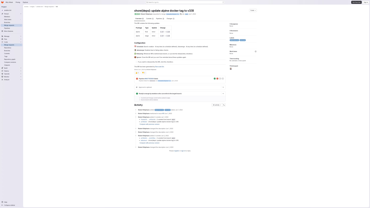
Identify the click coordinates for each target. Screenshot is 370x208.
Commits (149, 18)
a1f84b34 (144, 122)
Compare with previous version (149, 124)
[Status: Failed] (137, 79)
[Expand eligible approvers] (223, 87)
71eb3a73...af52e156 (148, 119)
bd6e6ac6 (152, 81)
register (176, 151)
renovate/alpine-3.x (172, 14)
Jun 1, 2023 (192, 14)
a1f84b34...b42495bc (148, 138)
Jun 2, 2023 (141, 69)
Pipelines (160, 18)
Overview (139, 18)
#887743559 (149, 78)
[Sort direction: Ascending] (224, 105)
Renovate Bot (159, 66)
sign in (183, 151)
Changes (170, 18)
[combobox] (217, 105)
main (186, 14)
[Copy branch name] (181, 14)
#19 (163, 113)
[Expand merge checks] (223, 93)
